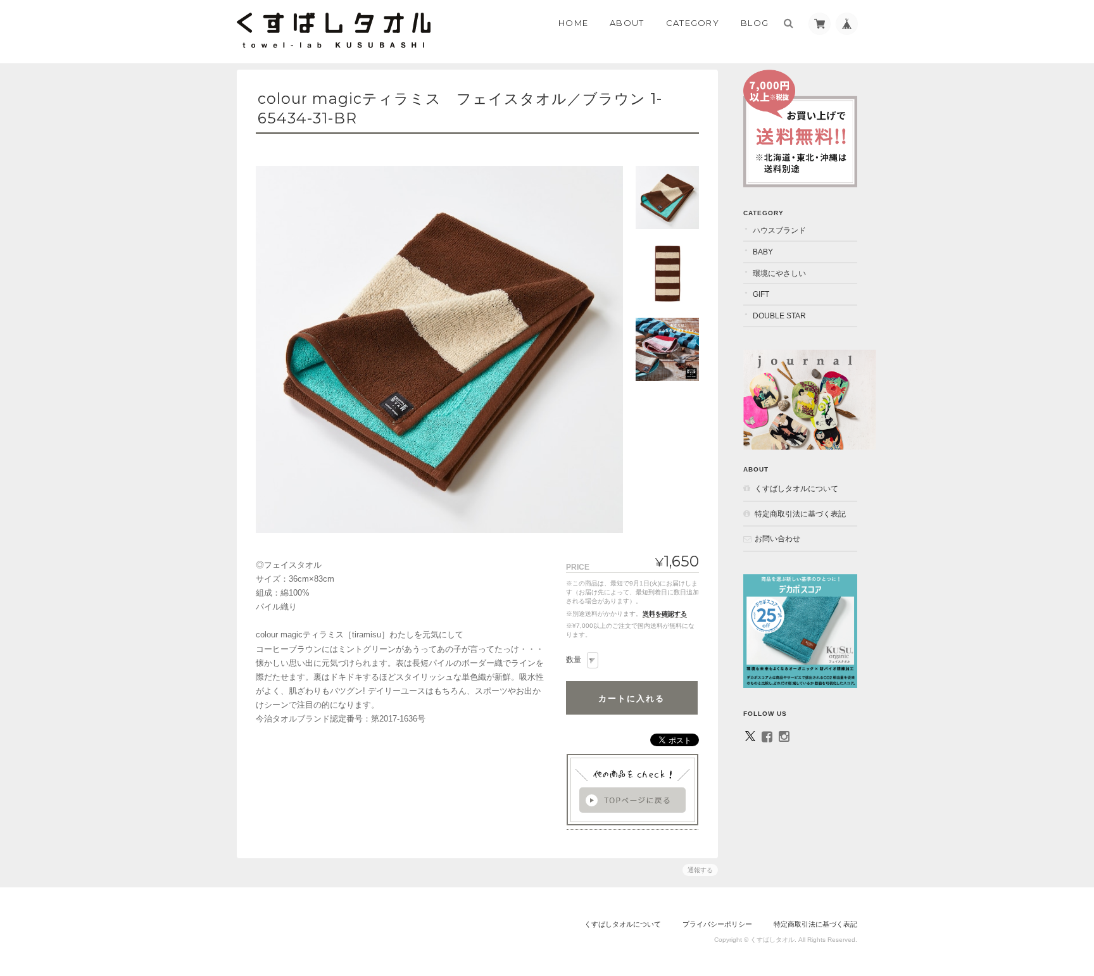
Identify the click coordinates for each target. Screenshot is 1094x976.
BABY (763, 251)
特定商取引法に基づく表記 (800, 514)
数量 (573, 659)
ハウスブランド (779, 230)
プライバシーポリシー (717, 924)
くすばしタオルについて (796, 488)
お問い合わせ (777, 538)
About (627, 23)
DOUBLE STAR (779, 315)
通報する (700, 870)
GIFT (761, 294)
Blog (755, 23)
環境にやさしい (779, 273)
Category (692, 23)
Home (573, 23)
